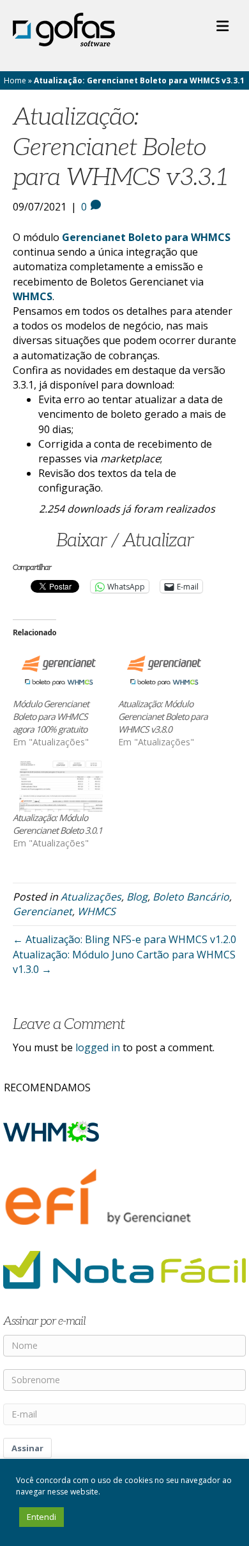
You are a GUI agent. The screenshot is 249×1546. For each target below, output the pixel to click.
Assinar (27, 1448)
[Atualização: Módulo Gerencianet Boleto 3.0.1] (59, 785)
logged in (97, 1047)
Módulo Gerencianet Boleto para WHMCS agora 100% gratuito (51, 716)
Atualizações (91, 897)
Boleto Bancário (191, 897)
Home (15, 80)
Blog (136, 897)
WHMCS (96, 911)
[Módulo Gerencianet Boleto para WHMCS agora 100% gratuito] (59, 671)
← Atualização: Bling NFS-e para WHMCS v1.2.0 (124, 939)
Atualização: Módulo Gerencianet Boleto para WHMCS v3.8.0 (162, 716)
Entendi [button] (41, 1516)
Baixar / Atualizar (124, 541)
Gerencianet (42, 911)
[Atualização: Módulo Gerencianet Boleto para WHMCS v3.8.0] (164, 671)
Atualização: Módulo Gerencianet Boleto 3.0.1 (57, 823)
